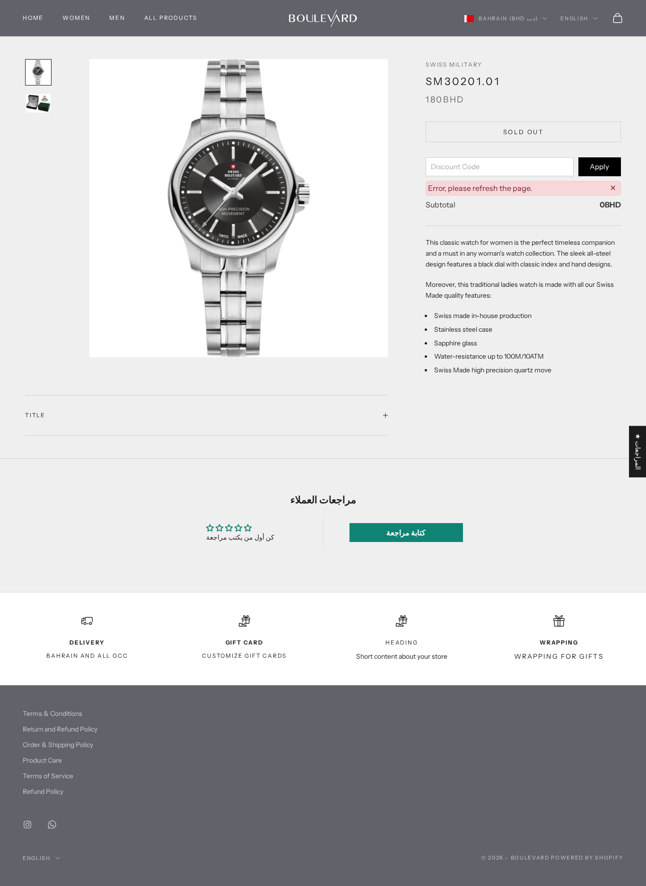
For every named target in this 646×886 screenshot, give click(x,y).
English (574, 18)
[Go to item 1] (38, 72)
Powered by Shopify (587, 857)
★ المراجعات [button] (638, 451)
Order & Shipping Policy (58, 744)
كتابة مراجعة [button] (406, 532)
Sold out (523, 132)
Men (117, 17)
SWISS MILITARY (454, 64)
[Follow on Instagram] (27, 824)
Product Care (42, 760)
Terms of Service (48, 776)
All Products (171, 17)
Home (33, 17)
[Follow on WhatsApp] (52, 824)
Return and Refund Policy (60, 729)
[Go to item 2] (38, 103)
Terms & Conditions (52, 713)
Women (76, 17)
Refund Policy (43, 791)
